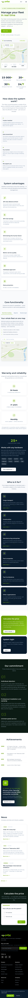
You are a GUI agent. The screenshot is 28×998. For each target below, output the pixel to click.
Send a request (8, 631)
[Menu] (26, 2)
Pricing (3, 971)
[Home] (6, 2)
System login (4, 974)
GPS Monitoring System (7, 964)
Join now (5, 31)
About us (17, 980)
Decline (18, 995)
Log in (6, 650)
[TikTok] (6, 957)
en (21, 1)
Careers (17, 982)
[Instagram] (2, 957)
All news (3, 880)
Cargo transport (19, 964)
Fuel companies (19, 971)
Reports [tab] (16, 313)
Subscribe (23, 948)
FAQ (2, 982)
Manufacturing (18, 969)
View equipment (7, 469)
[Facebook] (9, 957)
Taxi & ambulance (19, 974)
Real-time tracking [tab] (6, 313)
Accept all (10, 995)
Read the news (8, 801)
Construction (18, 967)
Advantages (4, 969)
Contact (17, 984)
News (2, 980)
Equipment (3, 967)
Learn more (4, 992)
